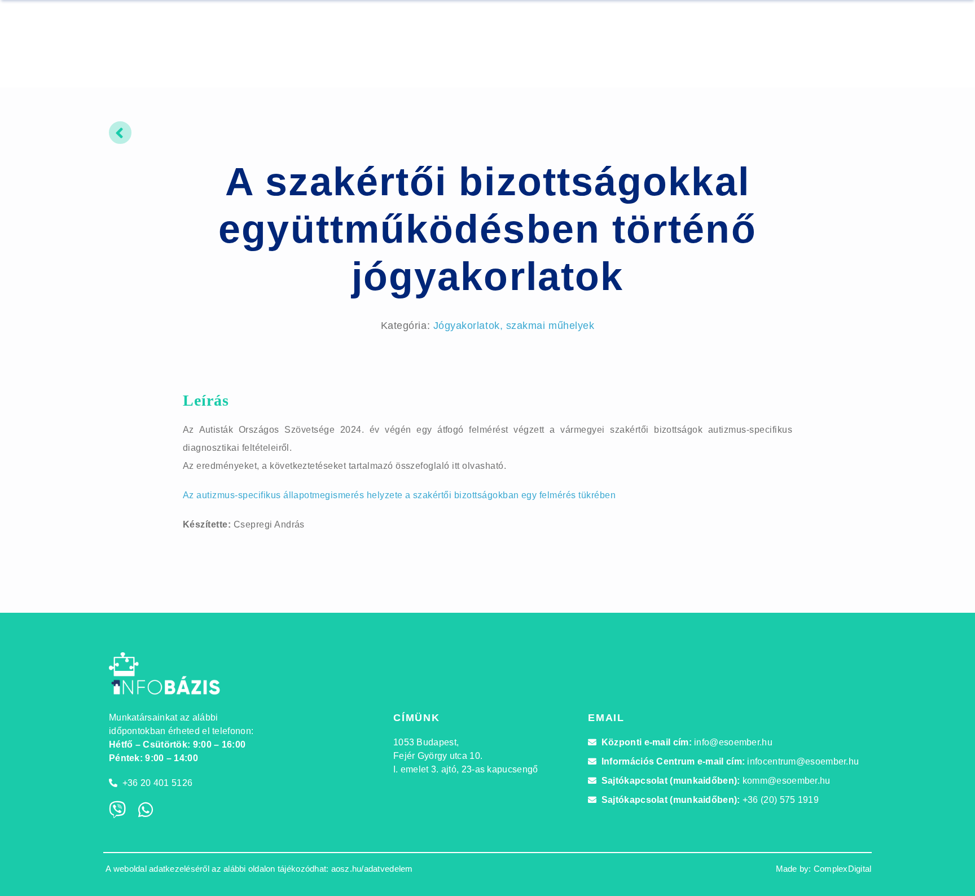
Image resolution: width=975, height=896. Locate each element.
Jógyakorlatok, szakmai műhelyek (514, 325)
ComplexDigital (843, 868)
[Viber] (117, 809)
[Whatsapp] (145, 809)
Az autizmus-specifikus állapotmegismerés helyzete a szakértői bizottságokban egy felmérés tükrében (399, 495)
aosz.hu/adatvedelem (372, 868)
